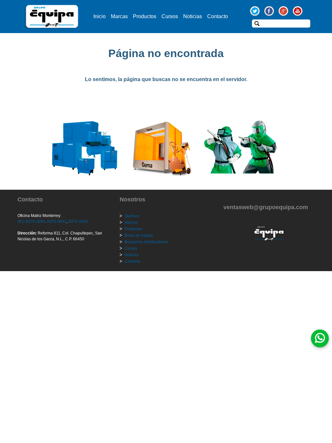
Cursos (169, 16)
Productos (144, 16)
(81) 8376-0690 (31, 221)
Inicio (99, 16)
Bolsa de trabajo (138, 235)
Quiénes (131, 216)
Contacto (217, 16)
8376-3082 (77, 221)
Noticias (192, 16)
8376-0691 (56, 221)
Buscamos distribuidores (146, 242)
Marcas (119, 16)
